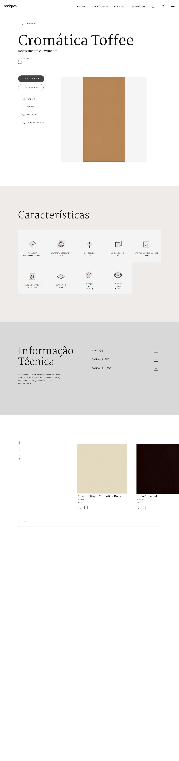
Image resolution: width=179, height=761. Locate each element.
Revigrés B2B (138, 6)
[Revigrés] (10, 6)
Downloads (120, 6)
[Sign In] (163, 7)
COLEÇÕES (82, 6)
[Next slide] (24, 521)
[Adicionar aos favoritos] (79, 508)
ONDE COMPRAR (100, 6)
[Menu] (173, 7)
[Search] (153, 7)
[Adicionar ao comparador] (86, 508)
